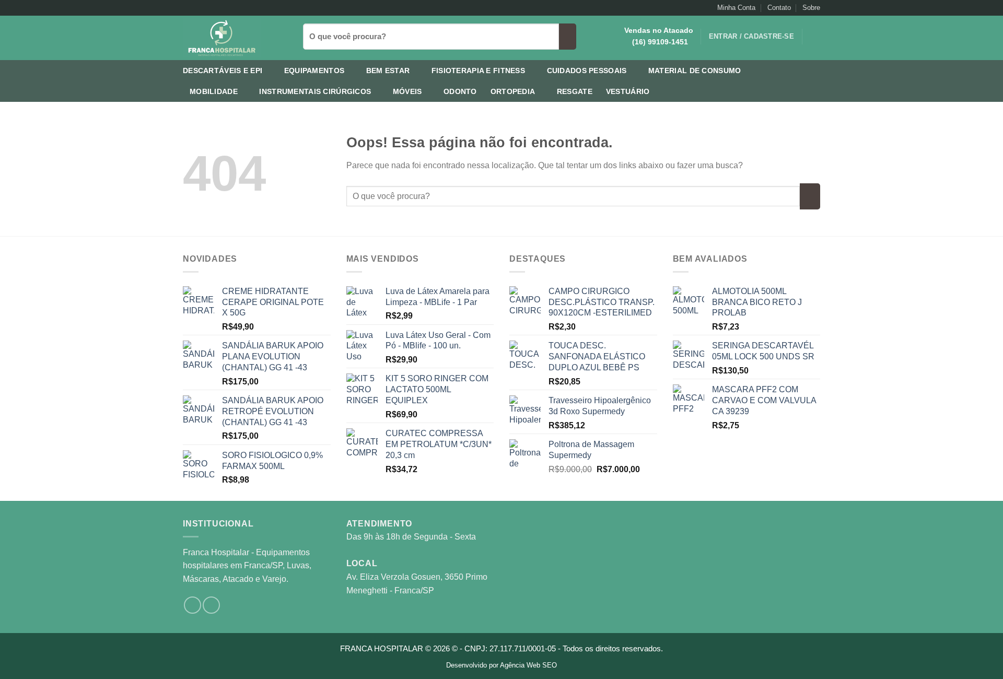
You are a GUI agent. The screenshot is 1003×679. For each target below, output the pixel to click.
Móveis (407, 91)
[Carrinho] (815, 36)
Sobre (811, 7)
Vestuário (628, 91)
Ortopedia (513, 91)
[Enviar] (567, 37)
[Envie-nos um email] (198, 7)
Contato (779, 7)
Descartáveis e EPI (222, 70)
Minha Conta (736, 7)
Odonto (460, 91)
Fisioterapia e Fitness (478, 70)
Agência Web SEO (528, 665)
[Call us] (208, 7)
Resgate (574, 91)
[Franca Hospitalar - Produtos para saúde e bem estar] (235, 38)
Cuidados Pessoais (587, 70)
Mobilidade (214, 91)
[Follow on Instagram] (188, 7)
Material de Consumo (694, 70)
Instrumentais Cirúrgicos (315, 91)
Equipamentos (314, 70)
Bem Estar (388, 70)
